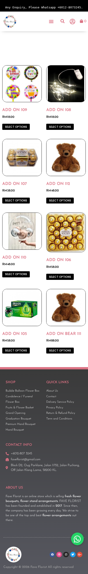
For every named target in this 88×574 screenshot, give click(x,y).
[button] (51, 21)
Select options (16, 127)
